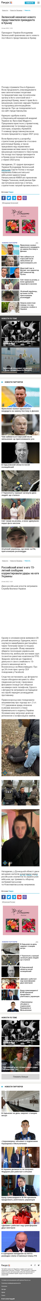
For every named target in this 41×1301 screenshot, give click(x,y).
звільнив (6, 169)
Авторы (3, 1289)
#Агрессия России (8, 902)
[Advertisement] (20, 61)
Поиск (3, 1295)
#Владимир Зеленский (10, 203)
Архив (3, 1292)
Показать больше (20, 1077)
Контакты (4, 1286)
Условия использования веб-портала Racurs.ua (15, 1280)
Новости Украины (16, 10)
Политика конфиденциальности (11, 1283)
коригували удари (29, 874)
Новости (29, 3)
